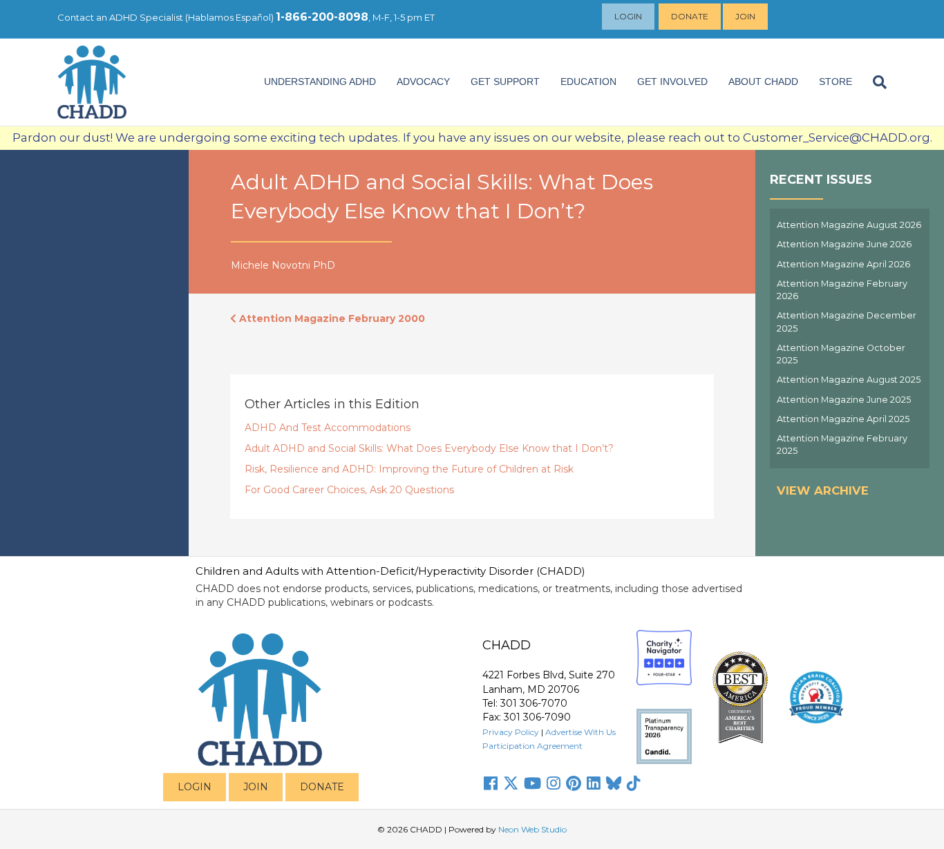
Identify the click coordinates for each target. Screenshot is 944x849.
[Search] (874, 82)
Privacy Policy (510, 732)
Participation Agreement (532, 746)
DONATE (322, 787)
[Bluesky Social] (613, 783)
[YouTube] (532, 783)
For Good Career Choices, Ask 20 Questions (349, 490)
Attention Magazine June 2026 (844, 244)
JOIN (255, 787)
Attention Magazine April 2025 (843, 419)
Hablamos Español (229, 17)
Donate (689, 16)
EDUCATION (588, 81)
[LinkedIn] (594, 783)
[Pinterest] (573, 783)
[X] (510, 783)
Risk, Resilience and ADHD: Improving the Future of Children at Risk (409, 469)
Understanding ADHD (320, 81)
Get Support (505, 81)
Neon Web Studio (532, 829)
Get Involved (672, 81)
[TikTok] (634, 783)
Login (628, 16)
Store (835, 81)
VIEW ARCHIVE (823, 490)
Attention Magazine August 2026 (849, 225)
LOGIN (194, 787)
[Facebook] (491, 783)
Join (745, 16)
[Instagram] (553, 783)
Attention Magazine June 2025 (844, 399)
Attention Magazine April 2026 (843, 264)
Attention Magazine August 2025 (849, 379)
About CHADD (763, 81)
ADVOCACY (423, 81)
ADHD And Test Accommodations (327, 427)
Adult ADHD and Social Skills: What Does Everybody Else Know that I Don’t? (429, 448)
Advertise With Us (580, 732)
